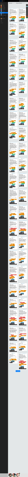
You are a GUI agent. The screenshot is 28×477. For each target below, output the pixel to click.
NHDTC (12, 33)
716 (13, 50)
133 (13, 361)
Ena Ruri (14, 317)
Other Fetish (13, 199)
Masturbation (14, 16)
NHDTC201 (14, 186)
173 (13, 233)
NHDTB (21, 36)
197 (23, 153)
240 (13, 33)
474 (23, 91)
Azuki (11, 317)
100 (13, 338)
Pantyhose (11, 133)
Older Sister (20, 364)
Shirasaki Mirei (20, 362)
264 (23, 78)
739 (13, 108)
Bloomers (16, 133)
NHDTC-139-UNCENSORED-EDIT (13, 351)
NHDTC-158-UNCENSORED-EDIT (13, 296)
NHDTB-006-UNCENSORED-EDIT (13, 324)
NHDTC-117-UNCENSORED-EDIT (22, 368)
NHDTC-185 (11, 248)
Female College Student (12, 245)
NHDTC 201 (11, 186)
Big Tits (13, 17)
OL (21, 181)
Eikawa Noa (12, 228)
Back (14, 30)
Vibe (12, 61)
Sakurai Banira (13, 18)
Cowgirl (20, 347)
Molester (24, 17)
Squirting (14, 152)
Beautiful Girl (11, 214)
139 (13, 349)
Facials (24, 16)
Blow (12, 167)
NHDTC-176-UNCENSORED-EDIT (22, 201)
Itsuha (21, 302)
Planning (22, 59)
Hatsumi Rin (15, 228)
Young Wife (12, 121)
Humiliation (11, 17)
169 (13, 262)
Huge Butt (14, 62)
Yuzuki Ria (20, 334)
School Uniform (20, 17)
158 (13, 294)
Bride (10, 121)
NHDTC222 (14, 94)
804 (23, 139)
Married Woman (14, 151)
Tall (19, 60)
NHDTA (21, 78)
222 (13, 93)
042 (13, 124)
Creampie (23, 181)
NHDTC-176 (20, 247)
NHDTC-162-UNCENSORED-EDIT (13, 281)
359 (23, 36)
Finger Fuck (11, 152)
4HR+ (21, 182)
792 (23, 123)
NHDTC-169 (20, 262)
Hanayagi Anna (20, 361)
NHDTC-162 (20, 278)
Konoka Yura (15, 318)
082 (23, 323)
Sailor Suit (14, 105)
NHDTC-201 (11, 187)
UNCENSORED (20, 37)
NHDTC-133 (11, 362)
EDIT (23, 37)
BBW (12, 336)
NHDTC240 (23, 49)
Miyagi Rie (23, 302)
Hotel (15, 17)
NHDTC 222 (11, 94)
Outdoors (14, 319)
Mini (10, 47)
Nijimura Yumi (11, 275)
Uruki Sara (24, 362)
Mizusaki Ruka (24, 361)
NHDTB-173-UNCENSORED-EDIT (13, 235)
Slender (24, 182)
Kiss (11, 47)
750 (13, 78)
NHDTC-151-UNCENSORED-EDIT (13, 307)
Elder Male (11, 260)
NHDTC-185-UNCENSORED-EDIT (22, 218)
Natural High (13, 32)
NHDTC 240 (20, 49)
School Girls (25, 229)
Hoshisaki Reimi (11, 318)
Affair (25, 230)
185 (13, 247)
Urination (24, 59)
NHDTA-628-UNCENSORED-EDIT (13, 203)
